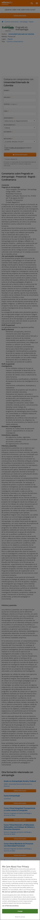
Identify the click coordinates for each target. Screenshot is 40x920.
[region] (20, 890)
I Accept (20, 911)
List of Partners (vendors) (10, 906)
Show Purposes (20, 917)
